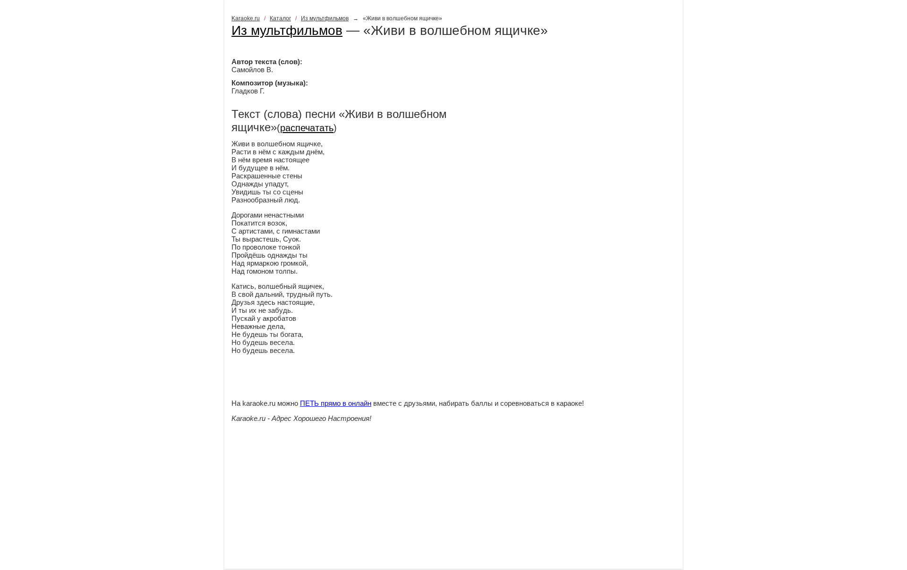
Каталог (280, 18)
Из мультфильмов (325, 18)
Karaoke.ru (245, 18)
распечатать (307, 128)
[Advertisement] (453, 502)
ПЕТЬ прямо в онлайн (335, 403)
